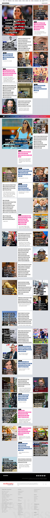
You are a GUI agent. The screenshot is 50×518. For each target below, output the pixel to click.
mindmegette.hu (20, 512)
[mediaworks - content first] (8, 484)
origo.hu (19, 494)
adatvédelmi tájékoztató (25, 478)
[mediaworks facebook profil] (43, 484)
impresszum (41, 478)
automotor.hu (20, 506)
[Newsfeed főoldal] (5, 475)
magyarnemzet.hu (21, 491)
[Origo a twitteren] (39, 475)
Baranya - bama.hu (5, 492)
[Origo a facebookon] (37, 475)
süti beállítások (37, 478)
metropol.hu (36, 498)
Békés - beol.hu (4, 493)
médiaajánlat (45, 478)
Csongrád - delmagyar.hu (6, 495)
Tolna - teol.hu (4, 508)
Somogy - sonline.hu (5, 506)
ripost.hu (35, 497)
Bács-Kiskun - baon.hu (5, 491)
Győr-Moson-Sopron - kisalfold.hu (7, 499)
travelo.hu (19, 513)
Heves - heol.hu (4, 501)
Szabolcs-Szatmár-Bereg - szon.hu (7, 507)
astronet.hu (19, 505)
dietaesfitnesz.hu (20, 514)
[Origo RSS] (44, 475)
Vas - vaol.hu (4, 509)
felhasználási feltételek (32, 478)
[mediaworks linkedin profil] (46, 484)
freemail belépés (44, 3)
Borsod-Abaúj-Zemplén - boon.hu (7, 494)
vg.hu (19, 499)
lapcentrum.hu (36, 509)
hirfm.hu (35, 515)
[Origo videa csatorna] (42, 475)
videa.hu (35, 508)
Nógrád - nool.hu (4, 505)
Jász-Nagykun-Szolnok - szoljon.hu (7, 502)
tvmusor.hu (35, 491)
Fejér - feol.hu (4, 498)
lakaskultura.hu (20, 507)
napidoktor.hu (20, 511)
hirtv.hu (19, 493)
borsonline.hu (36, 496)
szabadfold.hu (20, 492)
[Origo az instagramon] (40, 475)
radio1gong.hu (36, 514)
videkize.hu (35, 490)
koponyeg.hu (36, 507)
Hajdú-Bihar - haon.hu (5, 500)
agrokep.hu (19, 500)
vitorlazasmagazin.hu (37, 489)
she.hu (35, 501)
